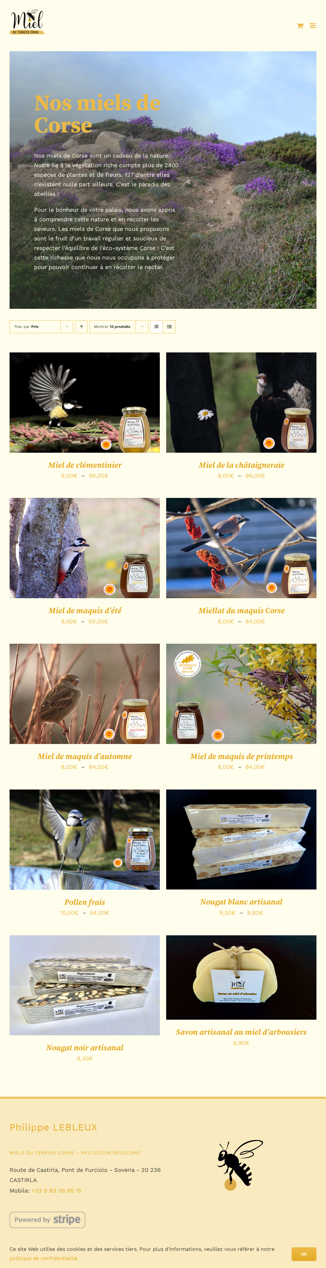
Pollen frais (84, 902)
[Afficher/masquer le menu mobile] (313, 25)
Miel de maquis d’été (84, 611)
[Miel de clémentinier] (85, 402)
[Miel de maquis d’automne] (85, 694)
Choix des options (69, 407)
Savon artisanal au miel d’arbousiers (241, 1032)
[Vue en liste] (169, 327)
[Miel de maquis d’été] (85, 548)
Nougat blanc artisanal (241, 902)
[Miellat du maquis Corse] (241, 548)
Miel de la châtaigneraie (241, 465)
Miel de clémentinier (85, 465)
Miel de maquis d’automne (85, 757)
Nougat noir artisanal (84, 1048)
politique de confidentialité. (44, 1258)
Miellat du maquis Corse (241, 611)
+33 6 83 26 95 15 (56, 1190)
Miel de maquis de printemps (241, 757)
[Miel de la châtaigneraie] (241, 402)
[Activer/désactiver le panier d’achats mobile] (300, 25)
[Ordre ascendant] (81, 326)
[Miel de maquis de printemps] (241, 694)
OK (304, 1254)
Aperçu (114, 407)
